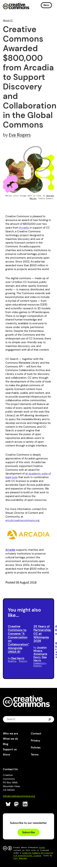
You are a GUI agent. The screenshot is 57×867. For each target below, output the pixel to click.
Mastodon (16, 804)
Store (6, 754)
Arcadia (23, 227)
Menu (46, 5)
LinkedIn (25, 804)
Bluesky (8, 804)
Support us (10, 749)
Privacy (35, 740)
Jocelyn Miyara (40, 649)
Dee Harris (17, 658)
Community (39, 663)
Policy (23, 661)
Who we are (10, 733)
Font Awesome (20, 858)
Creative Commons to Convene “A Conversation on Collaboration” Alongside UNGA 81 (18, 639)
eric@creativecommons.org (22, 520)
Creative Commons (16, 6)
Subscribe (28, 832)
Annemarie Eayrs (40, 655)
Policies (36, 747)
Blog (5, 744)
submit (50, 719)
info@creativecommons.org (19, 796)
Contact (36, 733)
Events (12, 661)
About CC (8, 20)
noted (41, 847)
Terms (35, 754)
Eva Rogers (20, 135)
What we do (10, 738)
